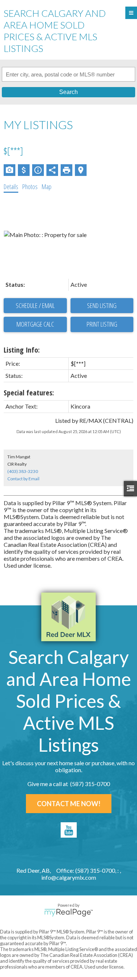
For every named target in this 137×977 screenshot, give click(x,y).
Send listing (102, 305)
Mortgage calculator (35, 324)
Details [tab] (11, 186)
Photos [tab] (30, 186)
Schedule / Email (35, 305)
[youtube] (69, 830)
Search (68, 92)
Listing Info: (22, 350)
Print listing (102, 324)
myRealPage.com (68, 913)
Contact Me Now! (68, 804)
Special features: (29, 393)
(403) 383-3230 (22, 471)
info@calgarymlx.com (68, 877)
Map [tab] (47, 186)
